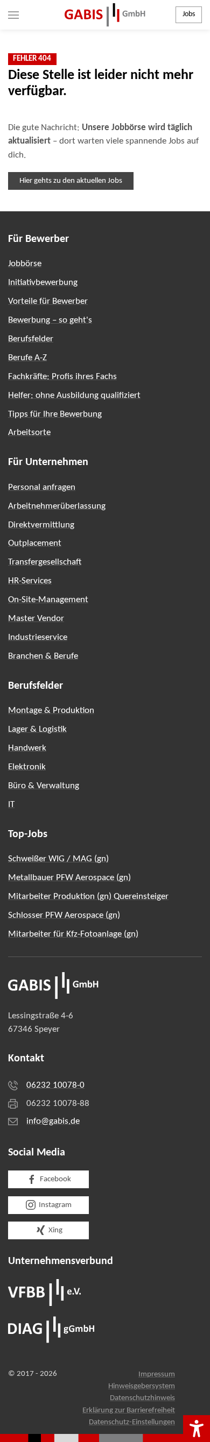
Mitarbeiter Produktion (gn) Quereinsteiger (88, 896)
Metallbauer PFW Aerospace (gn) (69, 877)
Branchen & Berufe (43, 656)
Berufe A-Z (27, 357)
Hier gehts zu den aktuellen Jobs (70, 181)
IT (11, 804)
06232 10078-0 (55, 1085)
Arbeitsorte (29, 432)
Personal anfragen (41, 487)
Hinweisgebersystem (141, 1386)
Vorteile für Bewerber (48, 301)
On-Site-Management (48, 599)
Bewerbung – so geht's (50, 320)
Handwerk (27, 748)
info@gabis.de (53, 1121)
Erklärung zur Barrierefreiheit (128, 1411)
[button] (13, 15)
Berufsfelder (30, 339)
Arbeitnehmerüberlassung (57, 506)
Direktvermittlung (41, 525)
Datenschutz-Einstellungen (132, 1422)
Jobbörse (24, 263)
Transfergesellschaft (44, 562)
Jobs (189, 14)
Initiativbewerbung (43, 282)
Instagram (55, 1205)
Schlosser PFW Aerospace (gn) (64, 915)
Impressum (156, 1374)
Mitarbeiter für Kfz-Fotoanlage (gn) (73, 934)
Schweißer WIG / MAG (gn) (58, 858)
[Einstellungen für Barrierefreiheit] (196, 1428)
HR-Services (30, 581)
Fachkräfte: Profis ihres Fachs (62, 376)
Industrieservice (37, 637)
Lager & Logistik (37, 729)
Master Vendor (36, 618)
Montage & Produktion (51, 710)
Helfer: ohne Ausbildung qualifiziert (74, 395)
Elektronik (27, 767)
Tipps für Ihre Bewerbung (55, 414)
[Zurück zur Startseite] (105, 15)
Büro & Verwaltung (43, 785)
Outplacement (34, 543)
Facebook (55, 1179)
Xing (55, 1230)
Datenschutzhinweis (142, 1398)
